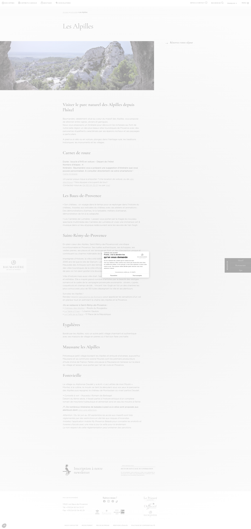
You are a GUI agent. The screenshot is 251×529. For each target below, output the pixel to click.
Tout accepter (137, 275)
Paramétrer (113, 275)
